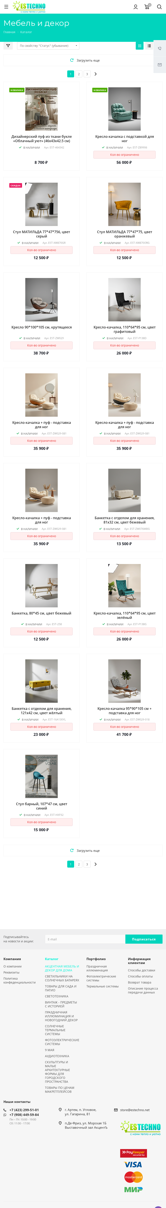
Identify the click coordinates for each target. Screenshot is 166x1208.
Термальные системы (102, 986)
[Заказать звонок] (159, 48)
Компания (12, 959)
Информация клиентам (139, 961)
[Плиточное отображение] (140, 46)
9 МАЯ (49, 1050)
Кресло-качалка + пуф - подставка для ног (41, 424)
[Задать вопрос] (159, 65)
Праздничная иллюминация (97, 968)
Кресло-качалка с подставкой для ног (124, 138)
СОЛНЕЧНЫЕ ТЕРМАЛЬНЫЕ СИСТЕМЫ (55, 1030)
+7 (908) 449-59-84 (24, 1114)
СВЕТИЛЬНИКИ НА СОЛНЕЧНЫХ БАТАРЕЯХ (62, 978)
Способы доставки (141, 970)
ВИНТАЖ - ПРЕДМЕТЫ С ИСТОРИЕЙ (61, 1004)
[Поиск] (159, 7)
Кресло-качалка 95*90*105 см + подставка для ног (124, 710)
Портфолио (96, 959)
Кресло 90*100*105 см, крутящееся (41, 327)
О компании (12, 966)
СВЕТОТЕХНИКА (56, 996)
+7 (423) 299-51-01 (24, 1110)
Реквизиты (11, 972)
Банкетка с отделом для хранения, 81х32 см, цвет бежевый (125, 520)
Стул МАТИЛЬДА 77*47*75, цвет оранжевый (124, 234)
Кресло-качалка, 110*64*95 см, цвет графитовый (125, 329)
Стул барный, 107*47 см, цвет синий (41, 806)
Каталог (51, 959)
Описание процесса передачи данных (143, 990)
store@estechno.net (135, 1110)
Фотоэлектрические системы (101, 978)
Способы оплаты (140, 976)
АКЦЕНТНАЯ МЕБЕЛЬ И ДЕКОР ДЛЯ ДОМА (62, 968)
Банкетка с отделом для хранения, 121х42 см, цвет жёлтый (42, 710)
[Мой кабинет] (135, 7)
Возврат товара (139, 982)
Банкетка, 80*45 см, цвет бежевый (41, 613)
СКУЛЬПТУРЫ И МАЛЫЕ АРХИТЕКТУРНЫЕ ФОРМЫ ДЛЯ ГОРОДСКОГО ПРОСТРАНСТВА (57, 1072)
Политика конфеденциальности (19, 980)
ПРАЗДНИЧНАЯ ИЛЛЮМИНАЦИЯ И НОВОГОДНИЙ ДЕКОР (61, 1016)
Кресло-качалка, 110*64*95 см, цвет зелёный (125, 615)
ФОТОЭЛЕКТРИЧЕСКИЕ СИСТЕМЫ (62, 1042)
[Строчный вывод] (149, 46)
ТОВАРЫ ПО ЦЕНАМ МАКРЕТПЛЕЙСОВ (59, 1090)
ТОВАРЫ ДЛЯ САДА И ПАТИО (61, 988)
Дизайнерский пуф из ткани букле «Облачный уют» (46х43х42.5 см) (41, 138)
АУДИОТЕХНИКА (57, 1056)
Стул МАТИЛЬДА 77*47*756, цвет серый (41, 234)
